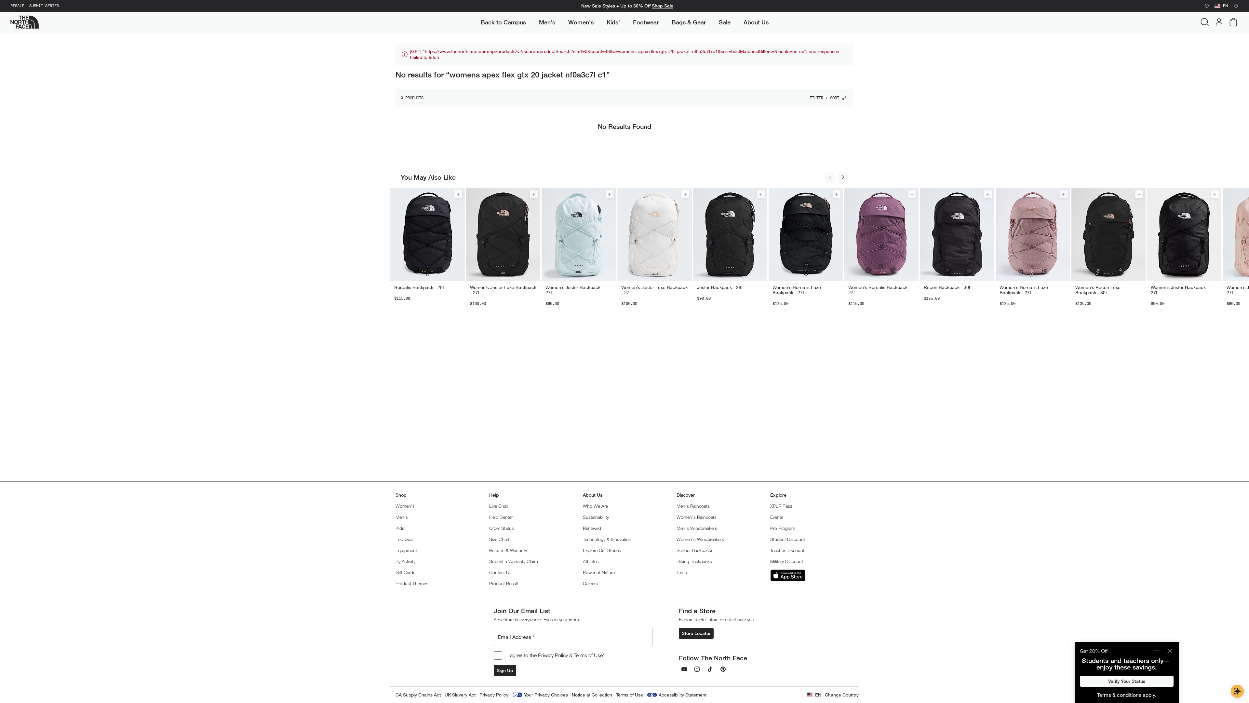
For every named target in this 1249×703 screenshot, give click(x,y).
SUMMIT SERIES (44, 6)
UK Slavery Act (460, 694)
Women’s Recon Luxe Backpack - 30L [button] (1098, 290)
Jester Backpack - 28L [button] (720, 287)
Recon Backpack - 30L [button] (948, 287)
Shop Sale (662, 5)
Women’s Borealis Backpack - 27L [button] (879, 290)
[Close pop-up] (1170, 651)
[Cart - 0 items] (1233, 22)
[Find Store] (1206, 5)
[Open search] (1205, 22)
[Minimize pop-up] (1157, 651)
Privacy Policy (553, 655)
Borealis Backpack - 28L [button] (419, 287)
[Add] (458, 194)
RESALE (17, 6)
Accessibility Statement (682, 694)
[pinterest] (723, 669)
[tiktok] (710, 669)
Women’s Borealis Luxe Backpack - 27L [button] (796, 290)
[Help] (1236, 5)
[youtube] (684, 669)
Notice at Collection (592, 694)
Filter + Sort (824, 98)
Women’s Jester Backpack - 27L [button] (574, 290)
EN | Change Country (837, 694)
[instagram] (697, 669)
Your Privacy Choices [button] (546, 694)
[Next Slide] (843, 177)
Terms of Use (588, 655)
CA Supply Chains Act (418, 694)
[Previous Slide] (830, 177)
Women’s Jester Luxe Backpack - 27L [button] (503, 290)
